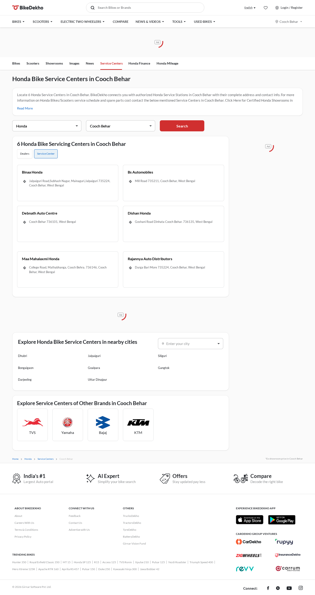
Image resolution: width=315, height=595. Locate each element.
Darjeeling (25, 379)
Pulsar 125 (158, 562)
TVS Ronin (125, 562)
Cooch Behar (288, 22)
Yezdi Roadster (177, 562)
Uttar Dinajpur (97, 379)
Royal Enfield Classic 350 (44, 562)
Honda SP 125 (82, 562)
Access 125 (109, 562)
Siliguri (162, 356)
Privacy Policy (23, 536)
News (90, 63)
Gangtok (163, 368)
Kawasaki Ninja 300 (125, 569)
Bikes (16, 63)
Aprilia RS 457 (70, 569)
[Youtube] (289, 588)
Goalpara (94, 368)
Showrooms (54, 63)
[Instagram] (301, 588)
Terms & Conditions (26, 529)
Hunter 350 (19, 562)
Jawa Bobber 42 (149, 569)
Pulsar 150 (88, 569)
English (248, 7)
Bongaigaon (25, 368)
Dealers (24, 153)
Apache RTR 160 (48, 569)
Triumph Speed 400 (201, 562)
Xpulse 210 (142, 562)
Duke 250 (104, 569)
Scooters (33, 63)
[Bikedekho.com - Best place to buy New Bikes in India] (27, 7)
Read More (25, 108)
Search (182, 126)
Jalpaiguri (94, 356)
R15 (96, 562)
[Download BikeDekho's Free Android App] (281, 519)
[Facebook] (268, 588)
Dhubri (22, 356)
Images (74, 63)
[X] (278, 588)
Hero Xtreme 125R (23, 569)
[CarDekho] (248, 542)
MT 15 (67, 562)
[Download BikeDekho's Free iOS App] (249, 519)
